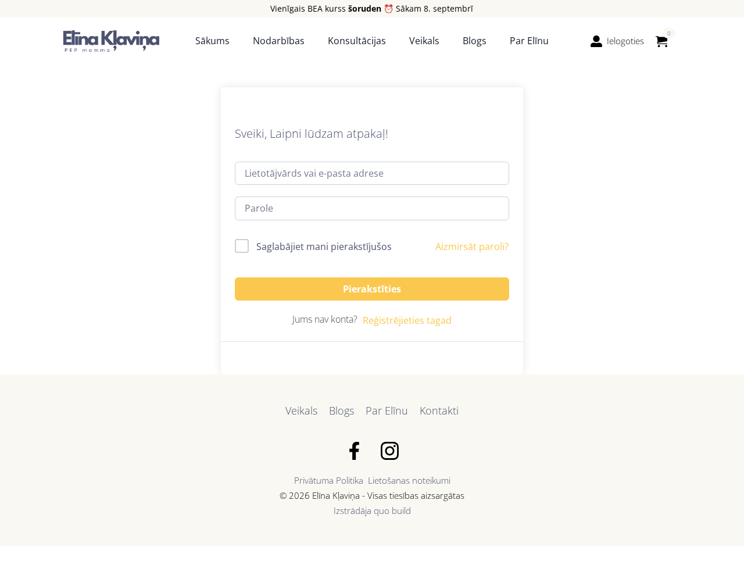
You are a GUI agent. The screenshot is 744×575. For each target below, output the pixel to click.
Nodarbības (279, 40)
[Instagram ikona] (390, 451)
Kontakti (439, 410)
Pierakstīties (372, 289)
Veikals (424, 40)
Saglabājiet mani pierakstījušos (324, 246)
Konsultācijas (357, 40)
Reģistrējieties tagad (407, 320)
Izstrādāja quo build (372, 510)
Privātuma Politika (328, 480)
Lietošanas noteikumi (409, 480)
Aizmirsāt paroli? (472, 246)
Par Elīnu (529, 40)
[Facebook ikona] (354, 451)
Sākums (212, 40)
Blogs (475, 40)
